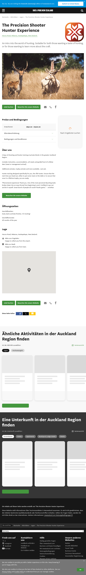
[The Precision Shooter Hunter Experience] (74, 32)
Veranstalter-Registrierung (74, 556)
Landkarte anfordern (28, 543)
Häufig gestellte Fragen (48, 541)
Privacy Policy (6, 572)
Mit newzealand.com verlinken (50, 549)
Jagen (6, 350)
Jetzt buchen (8, 107)
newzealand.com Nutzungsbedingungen (58, 515)
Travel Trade (69, 548)
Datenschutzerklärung (47, 554)
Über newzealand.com (47, 543)
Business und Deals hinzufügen (50, 546)
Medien (67, 543)
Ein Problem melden (27, 550)
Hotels (19, 436)
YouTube (7, 549)
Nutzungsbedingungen (47, 551)
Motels (62, 436)
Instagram (8, 543)
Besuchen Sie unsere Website (28, 107)
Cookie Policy (19, 572)
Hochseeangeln (17, 350)
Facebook (8, 546)
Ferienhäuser (8, 436)
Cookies (42, 556)
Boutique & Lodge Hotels (47, 436)
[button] (3, 10)
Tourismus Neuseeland (72, 553)
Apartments (30, 436)
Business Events (70, 551)
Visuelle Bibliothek (71, 546)
